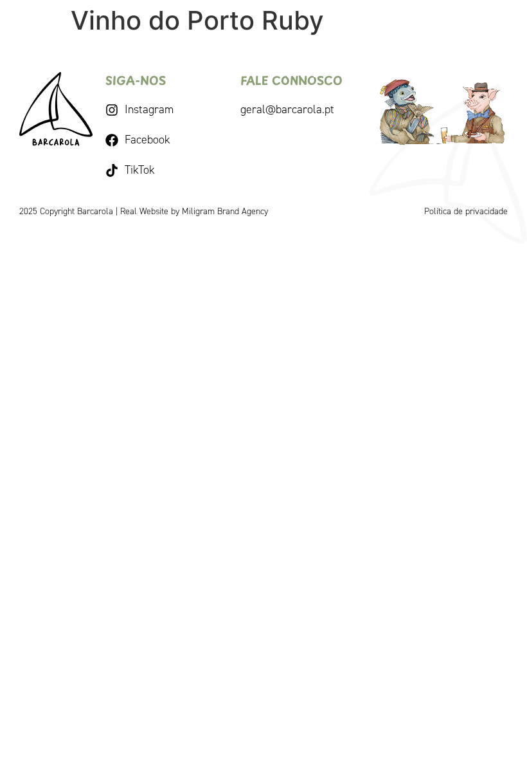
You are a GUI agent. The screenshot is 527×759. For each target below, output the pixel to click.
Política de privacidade (466, 211)
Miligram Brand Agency (225, 211)
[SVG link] (56, 109)
